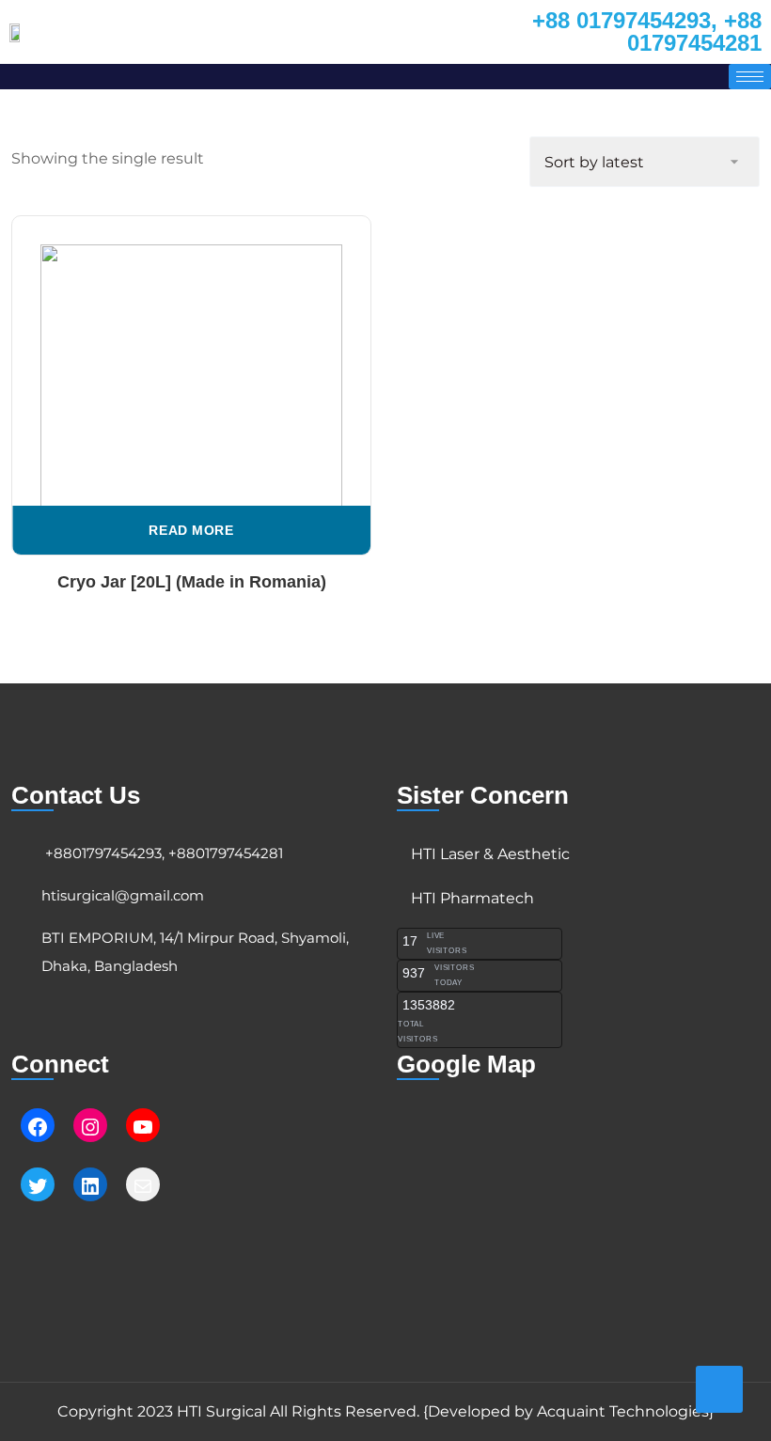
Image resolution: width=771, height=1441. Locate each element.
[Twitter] (37, 1186)
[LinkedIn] (90, 1186)
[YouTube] (143, 1127)
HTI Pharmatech (472, 898)
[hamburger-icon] (750, 76)
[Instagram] (90, 1127)
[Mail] (143, 1186)
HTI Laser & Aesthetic (490, 854)
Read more (191, 530)
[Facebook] (37, 1127)
